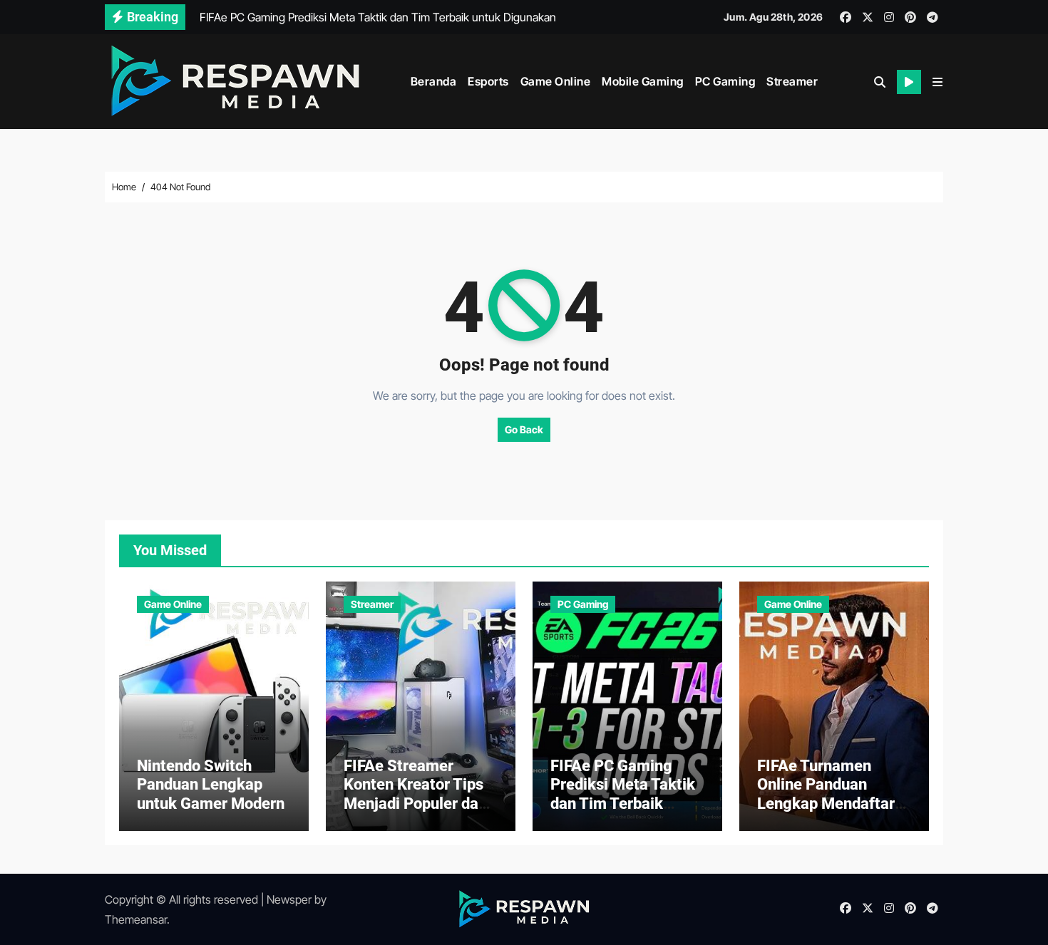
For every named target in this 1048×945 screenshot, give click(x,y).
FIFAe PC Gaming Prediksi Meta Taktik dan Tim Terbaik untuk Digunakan (622, 794)
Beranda (434, 81)
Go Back (524, 429)
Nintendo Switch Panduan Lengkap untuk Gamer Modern (210, 784)
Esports (488, 81)
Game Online (555, 81)
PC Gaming (725, 81)
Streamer (792, 81)
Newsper (289, 899)
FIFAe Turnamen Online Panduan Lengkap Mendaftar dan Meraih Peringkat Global (832, 803)
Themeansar (136, 919)
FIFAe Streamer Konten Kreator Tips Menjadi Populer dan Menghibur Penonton (417, 794)
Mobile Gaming (643, 81)
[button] (937, 82)
